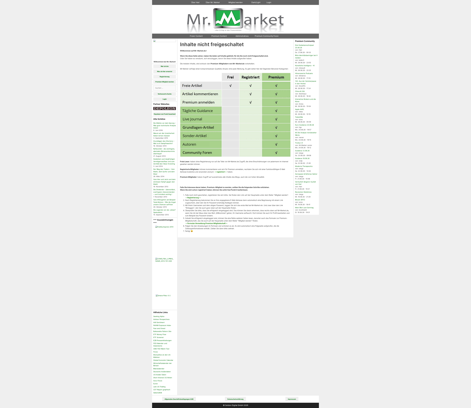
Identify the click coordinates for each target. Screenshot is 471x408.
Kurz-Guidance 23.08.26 (304, 125)
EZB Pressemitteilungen (162, 340)
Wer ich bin (165, 66)
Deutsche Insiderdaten (162, 372)
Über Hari (195, 2)
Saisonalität (157, 393)
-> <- (220, 172)
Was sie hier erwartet (164, 71)
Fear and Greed (159, 328)
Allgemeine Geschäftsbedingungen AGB (179, 399)
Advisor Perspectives (161, 319)
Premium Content (219, 36)
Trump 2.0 (299, 143)
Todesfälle (299, 117)
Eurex (155, 384)
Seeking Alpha (158, 316)
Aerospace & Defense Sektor (306, 174)
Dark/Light (255, 2)
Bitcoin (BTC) (300, 200)
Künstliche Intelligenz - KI (304, 65)
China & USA (300, 91)
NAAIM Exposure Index (162, 325)
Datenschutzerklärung (235, 399)
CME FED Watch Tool (161, 349)
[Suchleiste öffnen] (278, 2)
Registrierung (165, 77)
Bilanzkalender (158, 369)
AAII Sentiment (159, 322)
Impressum (292, 399)
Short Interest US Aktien (162, 378)
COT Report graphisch (161, 390)
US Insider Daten (159, 375)
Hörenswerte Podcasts (304, 73)
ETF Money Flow (159, 334)
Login (269, 2)
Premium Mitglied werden (164, 82)
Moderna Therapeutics (304, 166)
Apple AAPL (299, 109)
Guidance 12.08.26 (302, 151)
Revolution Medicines (303, 192)
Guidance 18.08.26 (302, 158)
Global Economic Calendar (163, 360)
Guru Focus (157, 381)
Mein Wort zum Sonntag (304, 208)
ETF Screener (158, 337)
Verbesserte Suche (164, 94)
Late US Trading (159, 387)
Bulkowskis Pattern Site (162, 331)
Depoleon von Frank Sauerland (165, 114)
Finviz (155, 352)
